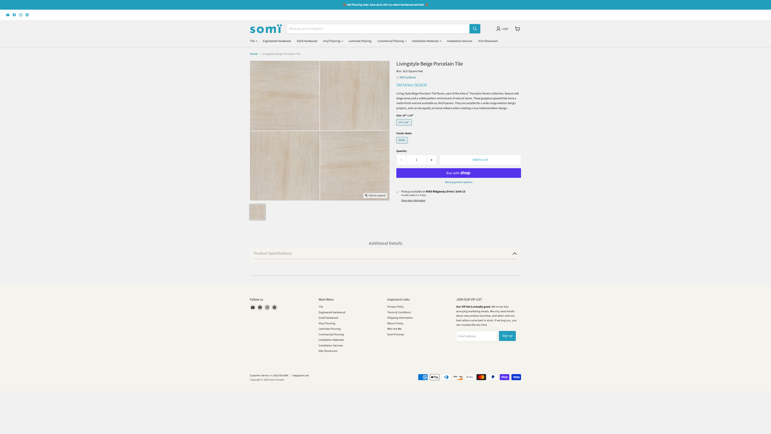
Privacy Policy (395, 307)
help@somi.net (301, 375)
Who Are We (394, 329)
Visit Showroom (488, 41)
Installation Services (459, 41)
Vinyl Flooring (332, 41)
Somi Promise (395, 335)
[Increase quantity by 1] (432, 160)
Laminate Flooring (360, 41)
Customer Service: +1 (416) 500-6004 (269, 375)
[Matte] (402, 144)
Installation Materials (425, 41)
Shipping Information (400, 318)
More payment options (458, 182)
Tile (252, 41)
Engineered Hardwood (277, 41)
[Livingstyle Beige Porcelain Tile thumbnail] (257, 212)
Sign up (507, 335)
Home (253, 54)
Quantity (401, 151)
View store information (413, 200)
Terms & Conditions (399, 312)
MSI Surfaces (408, 77)
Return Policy (395, 323)
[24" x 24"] (404, 127)
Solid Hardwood (307, 41)
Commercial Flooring (390, 41)
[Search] (474, 28)
